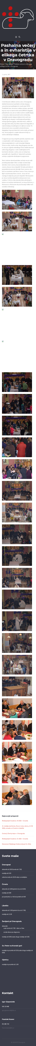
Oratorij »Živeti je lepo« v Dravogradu (13, 833)
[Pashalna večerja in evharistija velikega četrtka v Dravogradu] (18, 87)
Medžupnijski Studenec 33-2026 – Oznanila (15, 839)
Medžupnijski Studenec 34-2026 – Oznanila (15, 821)
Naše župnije (9, 64)
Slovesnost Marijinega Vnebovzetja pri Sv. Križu (16, 844)
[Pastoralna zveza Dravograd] (18, 17)
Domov (2, 64)
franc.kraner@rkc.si (8, 1028)
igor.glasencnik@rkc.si (9, 1010)
